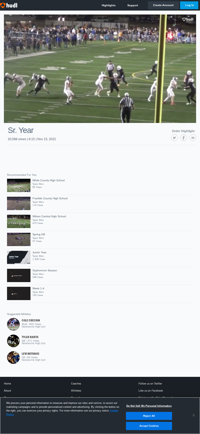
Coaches (76, 383)
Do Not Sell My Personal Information (149, 405)
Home (7, 383)
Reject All (149, 415)
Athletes (76, 390)
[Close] (193, 415)
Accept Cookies (149, 425)
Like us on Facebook (150, 390)
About (7, 390)
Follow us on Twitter (150, 383)
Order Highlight (183, 131)
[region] (100, 415)
